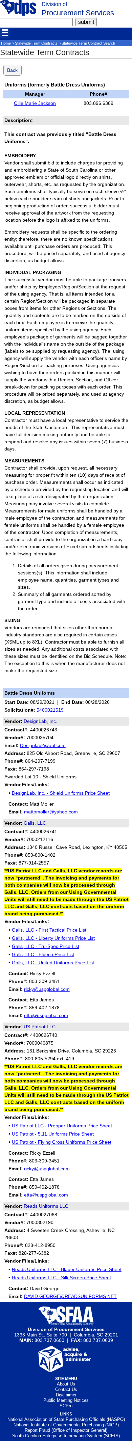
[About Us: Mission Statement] (66, 1370)
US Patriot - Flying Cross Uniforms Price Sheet (61, 1142)
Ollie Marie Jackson (35, 103)
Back (12, 70)
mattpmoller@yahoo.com (51, 811)
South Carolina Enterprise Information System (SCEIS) (66, 1435)
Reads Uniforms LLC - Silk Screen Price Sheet (61, 1277)
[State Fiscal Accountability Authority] (66, 1324)
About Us (66, 1384)
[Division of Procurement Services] (18, 14)
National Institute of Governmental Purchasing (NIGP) (66, 1424)
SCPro (66, 1405)
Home (6, 43)
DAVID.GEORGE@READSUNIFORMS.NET (70, 1296)
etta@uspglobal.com (46, 1015)
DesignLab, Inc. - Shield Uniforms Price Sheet (61, 793)
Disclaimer (66, 1394)
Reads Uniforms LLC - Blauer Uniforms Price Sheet (67, 1269)
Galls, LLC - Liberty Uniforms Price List (53, 938)
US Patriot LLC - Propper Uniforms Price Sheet (62, 1125)
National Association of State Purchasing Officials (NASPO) (66, 1419)
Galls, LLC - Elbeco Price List (43, 954)
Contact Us (66, 1389)
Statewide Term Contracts (36, 43)
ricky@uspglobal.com (47, 989)
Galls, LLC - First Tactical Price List (49, 930)
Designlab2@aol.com (43, 745)
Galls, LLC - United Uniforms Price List (53, 962)
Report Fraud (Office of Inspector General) (66, 1430)
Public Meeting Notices (66, 1400)
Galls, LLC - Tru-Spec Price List (45, 946)
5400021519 (50, 710)
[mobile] (5, 33)
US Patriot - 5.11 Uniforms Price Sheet (53, 1134)
